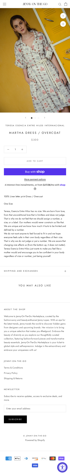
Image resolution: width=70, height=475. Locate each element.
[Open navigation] (4, 4)
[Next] (44, 117)
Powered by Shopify (35, 440)
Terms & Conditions (13, 367)
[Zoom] (63, 16)
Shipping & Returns (13, 378)
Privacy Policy (10, 373)
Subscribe (15, 419)
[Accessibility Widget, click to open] (62, 467)
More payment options (35, 179)
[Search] (59, 4)
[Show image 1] (31, 118)
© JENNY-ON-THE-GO (35, 435)
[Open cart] (65, 4)
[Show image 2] (35, 118)
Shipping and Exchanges (21, 271)
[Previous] (25, 117)
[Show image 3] (38, 118)
